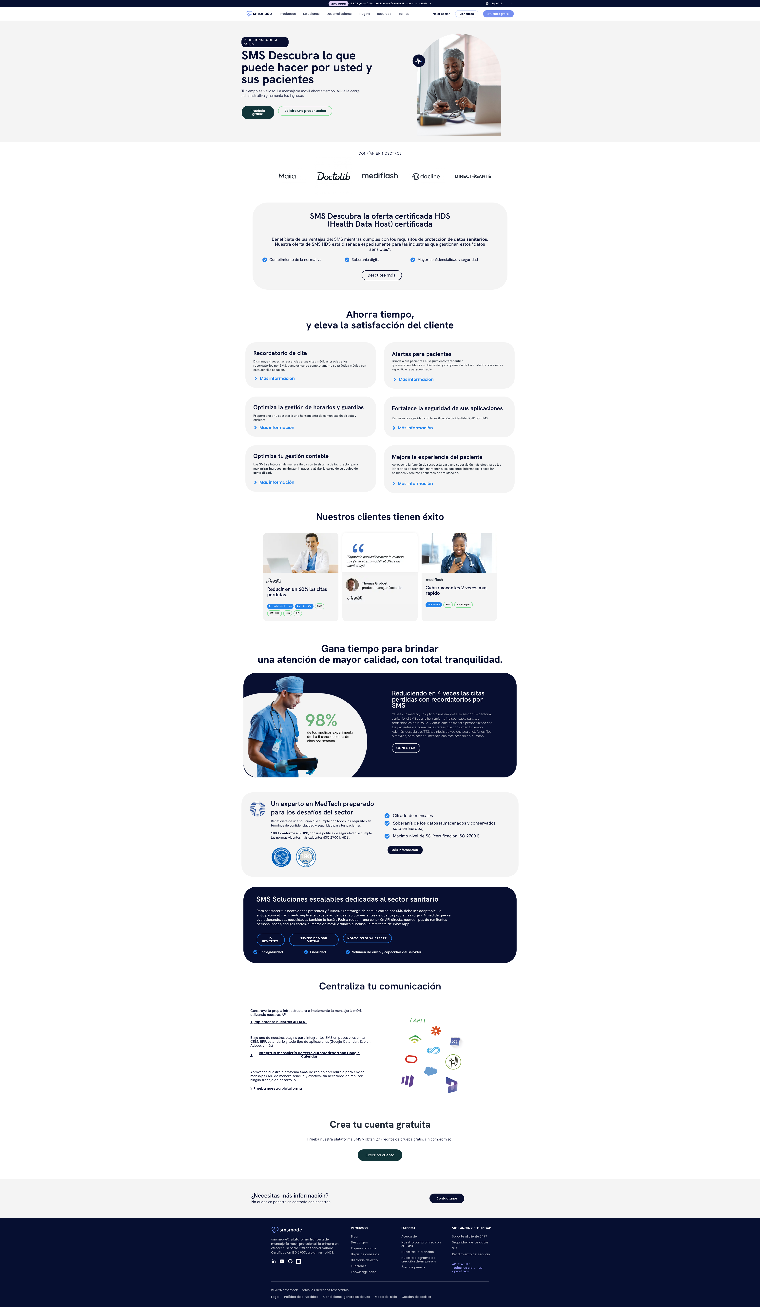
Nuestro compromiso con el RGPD (421, 1244)
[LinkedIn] (273, 1261)
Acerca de (409, 1236)
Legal (275, 1297)
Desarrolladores (339, 14)
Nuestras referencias (417, 1252)
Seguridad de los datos (470, 1242)
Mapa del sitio (386, 1297)
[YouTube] (282, 1261)
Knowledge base (363, 1272)
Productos (288, 14)
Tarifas (403, 14)
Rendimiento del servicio (471, 1254)
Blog (354, 1236)
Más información (277, 378)
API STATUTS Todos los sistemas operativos (467, 1267)
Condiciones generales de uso (346, 1297)
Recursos (384, 14)
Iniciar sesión (441, 14)
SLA (454, 1248)
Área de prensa (413, 1267)
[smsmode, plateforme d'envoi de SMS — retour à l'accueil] (259, 13)
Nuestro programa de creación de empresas (418, 1259)
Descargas (359, 1242)
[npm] (298, 1261)
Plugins (364, 14)
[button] (265, 177)
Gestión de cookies (416, 1297)
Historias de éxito (364, 1260)
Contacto (467, 14)
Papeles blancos (363, 1248)
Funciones (359, 1266)
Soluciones (311, 14)
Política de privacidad (301, 1297)
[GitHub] (290, 1261)
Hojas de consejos (365, 1254)
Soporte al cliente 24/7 (469, 1236)
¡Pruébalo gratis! (498, 14)
